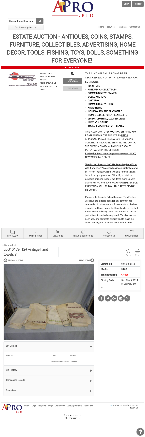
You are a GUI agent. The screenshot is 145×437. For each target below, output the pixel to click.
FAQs (50, 406)
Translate (122, 27)
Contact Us (134, 27)
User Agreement (74, 406)
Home (101, 27)
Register (137, 4)
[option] (49, 302)
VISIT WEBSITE (73, 88)
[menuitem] (101, 27)
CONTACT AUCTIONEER (73, 80)
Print (137, 255)
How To (111, 27)
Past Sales (88, 406)
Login (126, 4)
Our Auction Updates (24, 27)
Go (40, 21)
